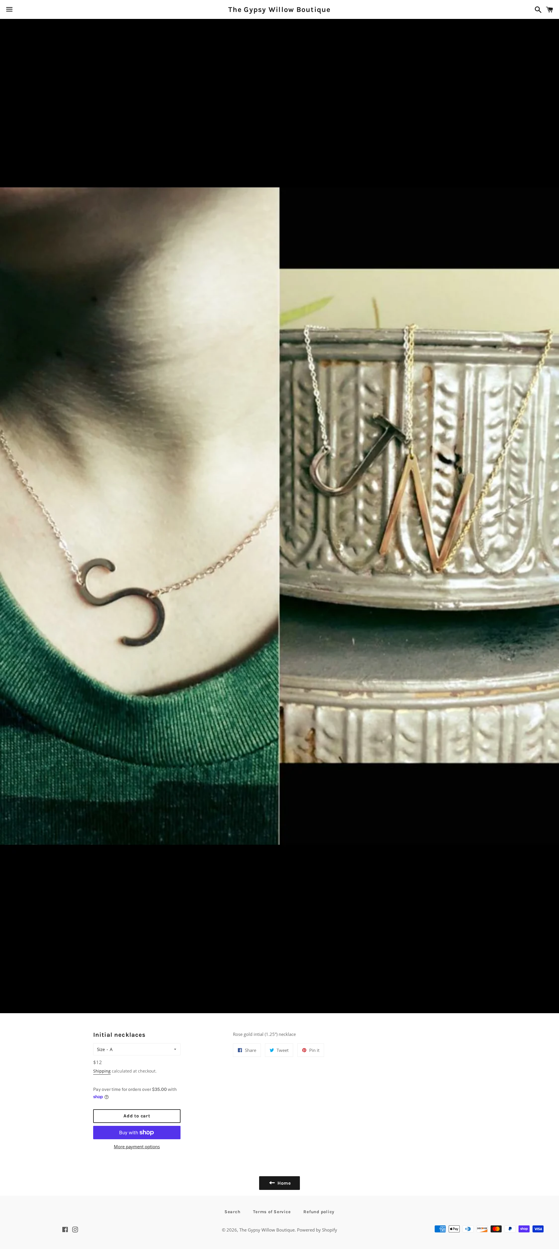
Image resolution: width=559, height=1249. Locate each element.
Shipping (102, 1071)
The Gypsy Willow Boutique (279, 9)
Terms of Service (272, 1211)
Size (101, 1049)
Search (232, 1211)
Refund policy (319, 1211)
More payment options (137, 1146)
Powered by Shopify (317, 1230)
